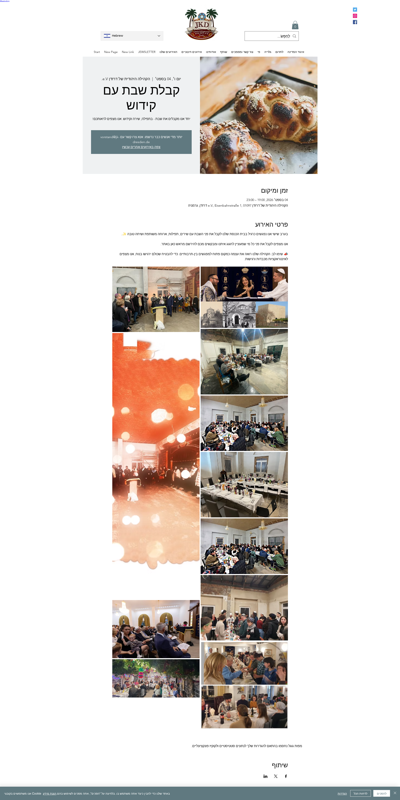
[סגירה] (395, 793)
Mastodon (5, 1)
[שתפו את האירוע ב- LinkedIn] (266, 776)
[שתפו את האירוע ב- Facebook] (286, 776)
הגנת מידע (49, 793)
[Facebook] (355, 22)
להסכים (381, 793)
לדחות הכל (360, 793)
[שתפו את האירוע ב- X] (276, 776)
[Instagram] (355, 16)
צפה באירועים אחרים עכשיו (141, 147)
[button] (295, 25)
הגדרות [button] (342, 793)
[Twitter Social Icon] (355, 9)
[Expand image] (156, 299)
